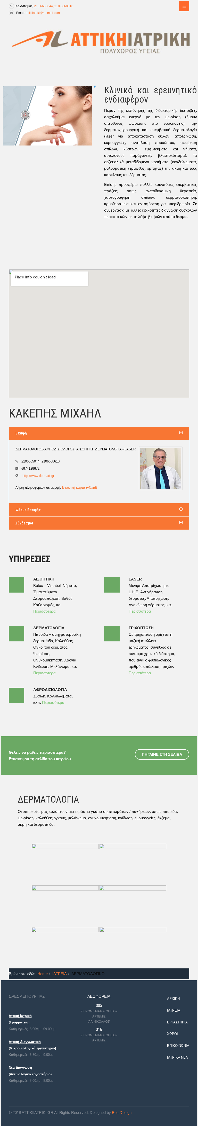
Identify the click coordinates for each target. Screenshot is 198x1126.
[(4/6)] (132, 906)
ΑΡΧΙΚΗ (173, 999)
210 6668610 (63, 6)
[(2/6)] (132, 864)
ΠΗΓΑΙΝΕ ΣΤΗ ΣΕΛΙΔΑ (162, 754)
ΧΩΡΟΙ (172, 1034)
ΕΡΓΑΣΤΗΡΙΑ (177, 1022)
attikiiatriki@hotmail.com (43, 13)
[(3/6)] (65, 906)
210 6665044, (44, 6)
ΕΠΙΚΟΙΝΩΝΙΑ (178, 1046)
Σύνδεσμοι (24, 523)
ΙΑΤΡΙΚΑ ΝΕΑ (177, 1057)
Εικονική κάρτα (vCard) (79, 487)
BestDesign (121, 1112)
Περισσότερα (44, 611)
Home (42, 973)
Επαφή (21, 433)
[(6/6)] (132, 947)
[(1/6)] (65, 864)
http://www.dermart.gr (37, 476)
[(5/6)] (65, 947)
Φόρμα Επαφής (28, 509)
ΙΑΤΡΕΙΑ (59, 973)
